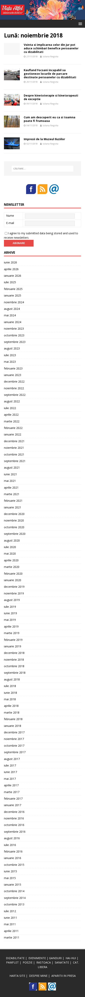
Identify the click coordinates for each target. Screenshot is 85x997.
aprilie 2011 (11, 931)
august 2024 (12, 309)
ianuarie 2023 (12, 375)
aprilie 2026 (11, 269)
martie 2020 (11, 567)
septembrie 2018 (15, 673)
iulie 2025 (10, 282)
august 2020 (12, 540)
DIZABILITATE (15, 958)
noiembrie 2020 (14, 520)
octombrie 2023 (14, 335)
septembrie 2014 (15, 898)
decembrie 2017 (14, 732)
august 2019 (12, 600)
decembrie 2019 (14, 586)
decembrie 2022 (14, 381)
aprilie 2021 (11, 487)
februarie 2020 (13, 573)
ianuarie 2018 (12, 726)
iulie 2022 (10, 408)
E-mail (10, 223)
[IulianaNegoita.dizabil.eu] (42, 17)
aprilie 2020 (11, 560)
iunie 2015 (10, 871)
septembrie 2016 (15, 831)
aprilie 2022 (11, 414)
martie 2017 (11, 792)
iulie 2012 (10, 911)
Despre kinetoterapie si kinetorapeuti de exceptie (51, 97)
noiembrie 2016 (14, 818)
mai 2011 (10, 924)
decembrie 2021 (14, 441)
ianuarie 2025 (12, 295)
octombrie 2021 (14, 454)
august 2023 (12, 348)
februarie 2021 (13, 500)
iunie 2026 (10, 262)
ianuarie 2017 (12, 805)
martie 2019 (11, 633)
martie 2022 (11, 421)
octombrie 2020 (14, 527)
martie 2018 (11, 712)
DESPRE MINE (38, 976)
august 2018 (12, 679)
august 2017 (12, 759)
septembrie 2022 (15, 395)
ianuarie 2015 (12, 884)
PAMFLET (12, 962)
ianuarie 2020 (12, 580)
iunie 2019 (10, 613)
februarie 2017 (13, 798)
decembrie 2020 (14, 514)
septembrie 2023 (15, 342)
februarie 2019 (13, 640)
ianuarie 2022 (12, 434)
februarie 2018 (13, 719)
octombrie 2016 (14, 825)
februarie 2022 (13, 428)
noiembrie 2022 (14, 388)
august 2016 (12, 838)
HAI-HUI (71, 958)
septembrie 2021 (15, 461)
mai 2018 (10, 699)
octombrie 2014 (14, 891)
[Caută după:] (42, 168)
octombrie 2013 (14, 904)
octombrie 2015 (14, 865)
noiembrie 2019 (14, 593)
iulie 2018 (10, 686)
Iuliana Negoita (50, 56)
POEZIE (27, 962)
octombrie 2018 (14, 666)
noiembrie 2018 (14, 659)
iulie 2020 (10, 547)
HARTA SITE (17, 976)
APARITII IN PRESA (63, 976)
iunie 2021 (10, 474)
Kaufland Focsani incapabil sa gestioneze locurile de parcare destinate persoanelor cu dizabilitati (50, 73)
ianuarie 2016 (12, 858)
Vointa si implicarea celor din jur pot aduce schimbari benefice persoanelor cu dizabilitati (51, 48)
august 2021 (12, 467)
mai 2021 (10, 481)
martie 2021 (11, 494)
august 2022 (12, 401)
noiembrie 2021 (14, 448)
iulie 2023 (10, 355)
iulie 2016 (10, 845)
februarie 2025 (13, 289)
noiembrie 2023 (14, 328)
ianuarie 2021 (12, 507)
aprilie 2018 (11, 706)
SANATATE (62, 962)
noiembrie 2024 (14, 302)
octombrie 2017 (14, 745)
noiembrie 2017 (14, 739)
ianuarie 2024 (12, 322)
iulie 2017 (10, 765)
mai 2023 (10, 362)
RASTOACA (43, 962)
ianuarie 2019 (12, 646)
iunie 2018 (10, 693)
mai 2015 (10, 878)
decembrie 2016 (14, 812)
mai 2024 (10, 315)
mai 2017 (10, 779)
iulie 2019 (10, 607)
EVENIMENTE (37, 958)
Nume (10, 215)
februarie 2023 (13, 368)
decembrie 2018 (14, 653)
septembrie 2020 (15, 534)
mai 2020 (10, 553)
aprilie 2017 (11, 785)
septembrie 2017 (15, 752)
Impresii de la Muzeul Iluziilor (44, 139)
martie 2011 (11, 937)
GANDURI (55, 958)
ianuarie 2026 (12, 275)
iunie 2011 (10, 917)
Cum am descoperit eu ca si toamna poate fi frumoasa (49, 119)
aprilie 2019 (11, 626)
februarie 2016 (13, 851)
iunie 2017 (10, 772)
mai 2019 (10, 620)
